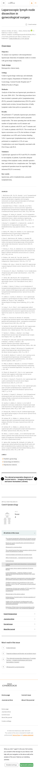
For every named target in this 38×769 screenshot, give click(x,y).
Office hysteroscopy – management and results (19, 557)
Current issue (8, 624)
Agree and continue (26, 765)
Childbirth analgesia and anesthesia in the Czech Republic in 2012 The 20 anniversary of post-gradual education (21, 584)
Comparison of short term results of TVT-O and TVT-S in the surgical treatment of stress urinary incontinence (20, 590)
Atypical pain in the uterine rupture (15, 594)
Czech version (32, 24)
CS (35, 3)
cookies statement (28, 735)
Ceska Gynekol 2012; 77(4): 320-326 (19, 38)
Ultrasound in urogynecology (14, 547)
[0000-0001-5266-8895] (32, 31)
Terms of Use (16, 735)
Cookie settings (6, 721)
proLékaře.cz (10, 3)
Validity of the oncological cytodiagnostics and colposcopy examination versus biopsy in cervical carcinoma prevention (19, 603)
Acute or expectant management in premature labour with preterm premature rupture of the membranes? (20, 579)
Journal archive (9, 619)
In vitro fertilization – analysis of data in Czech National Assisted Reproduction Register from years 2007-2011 (20, 574)
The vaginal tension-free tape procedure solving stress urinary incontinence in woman (21, 551)
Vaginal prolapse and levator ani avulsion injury (19, 554)
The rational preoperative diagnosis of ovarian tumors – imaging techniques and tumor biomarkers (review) (19, 479)
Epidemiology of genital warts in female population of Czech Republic (20, 597)
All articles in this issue (11, 533)
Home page (6, 695)
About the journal (9, 629)
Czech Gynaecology (10, 614)
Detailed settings (11, 765)
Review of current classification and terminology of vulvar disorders (20, 543)
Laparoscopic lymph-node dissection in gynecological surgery (21, 564)
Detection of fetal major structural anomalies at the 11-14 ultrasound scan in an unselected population (20, 607)
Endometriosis (10, 561)
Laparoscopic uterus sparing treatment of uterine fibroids (19, 569)
